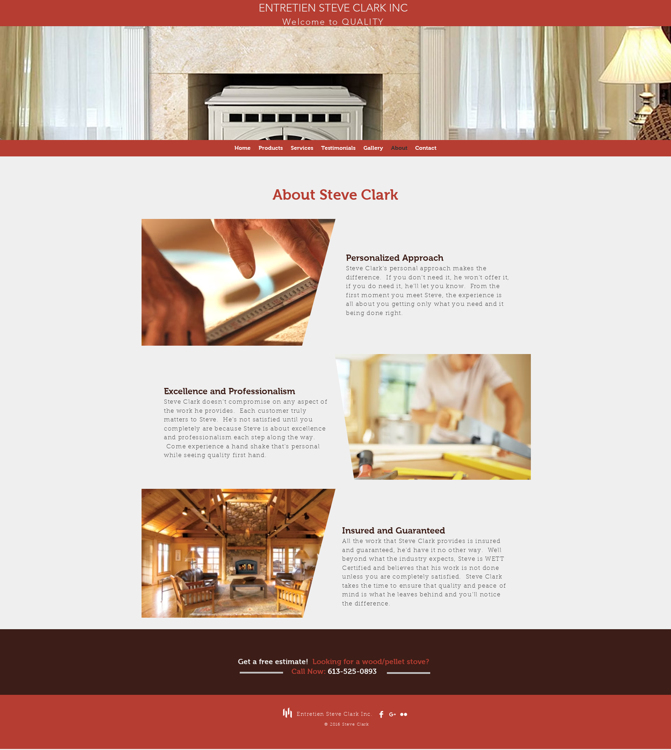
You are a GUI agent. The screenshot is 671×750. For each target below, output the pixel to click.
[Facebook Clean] (381, 714)
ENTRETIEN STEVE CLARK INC (333, 7)
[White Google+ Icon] (392, 714)
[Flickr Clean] (403, 714)
